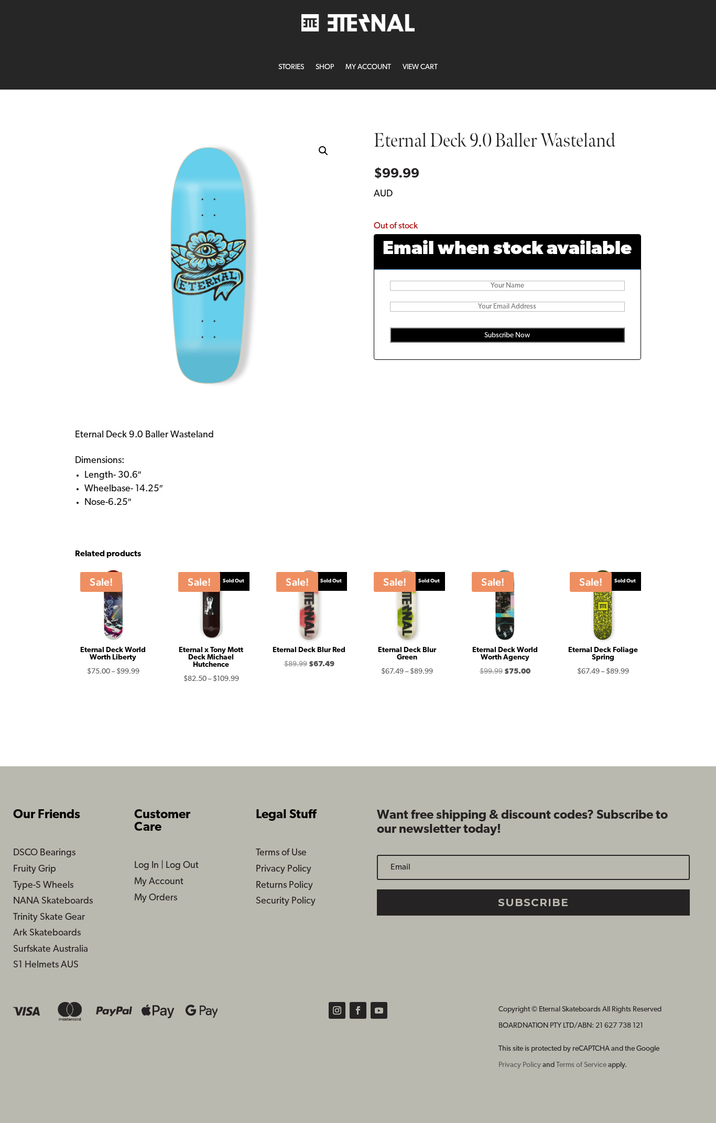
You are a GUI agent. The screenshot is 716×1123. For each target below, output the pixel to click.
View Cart (420, 67)
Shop (325, 67)
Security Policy (286, 901)
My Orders (155, 898)
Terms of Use (281, 853)
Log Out (182, 866)
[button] (323, 150)
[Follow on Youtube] (379, 1010)
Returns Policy (284, 885)
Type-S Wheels (43, 885)
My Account (368, 67)
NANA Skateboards (53, 901)
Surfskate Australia (50, 949)
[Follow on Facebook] (358, 1010)
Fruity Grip (34, 869)
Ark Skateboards (47, 933)
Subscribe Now (507, 335)
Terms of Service (582, 1065)
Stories (291, 67)
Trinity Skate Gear (49, 917)
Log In (146, 866)
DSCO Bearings (44, 853)
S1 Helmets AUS (46, 965)
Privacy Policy (283, 869)
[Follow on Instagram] (337, 1010)
